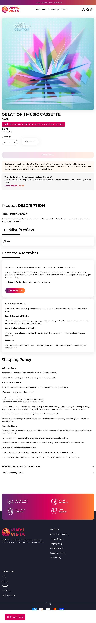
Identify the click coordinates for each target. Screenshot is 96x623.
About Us (5, 586)
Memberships (54, 10)
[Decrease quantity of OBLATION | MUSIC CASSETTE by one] (4, 142)
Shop (44, 10)
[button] (91, 9)
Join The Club (15, 290)
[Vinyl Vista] (10, 9)
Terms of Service (56, 539)
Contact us (6, 591)
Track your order (8, 595)
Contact (64, 10)
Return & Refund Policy (59, 534)
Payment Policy (56, 548)
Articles (5, 581)
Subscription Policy (57, 553)
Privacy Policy (55, 558)
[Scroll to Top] (91, 610)
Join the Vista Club (14, 186)
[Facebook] (46, 604)
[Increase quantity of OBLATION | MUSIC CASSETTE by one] (14, 142)
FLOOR (5, 119)
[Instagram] (50, 604)
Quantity (6, 137)
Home (38, 10)
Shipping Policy (56, 544)
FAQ (3, 577)
